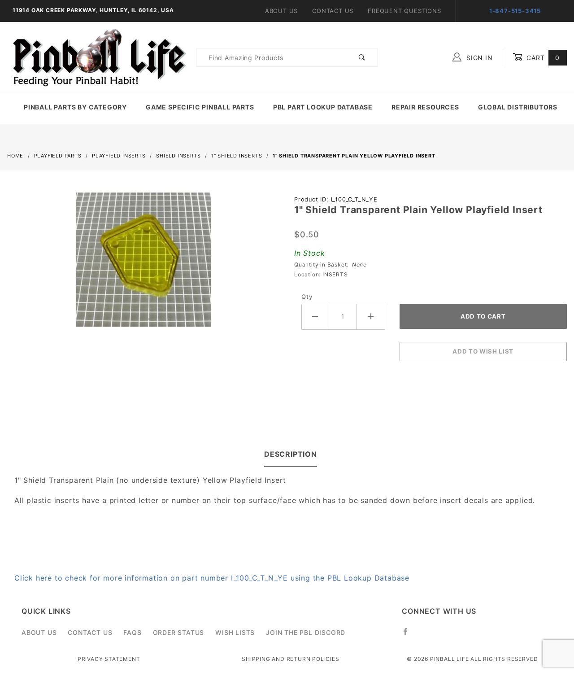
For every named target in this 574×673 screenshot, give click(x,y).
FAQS (132, 632)
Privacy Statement (109, 659)
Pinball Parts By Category (75, 107)
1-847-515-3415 (515, 10)
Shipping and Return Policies (290, 659)
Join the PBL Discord (305, 632)
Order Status (178, 632)
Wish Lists (235, 632)
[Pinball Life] (97, 57)
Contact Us (332, 10)
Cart (542, 57)
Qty (307, 296)
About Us (281, 10)
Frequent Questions (404, 10)
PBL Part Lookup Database (323, 107)
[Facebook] (409, 635)
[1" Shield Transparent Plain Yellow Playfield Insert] (143, 264)
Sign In (478, 57)
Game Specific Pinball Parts (200, 107)
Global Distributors (517, 107)
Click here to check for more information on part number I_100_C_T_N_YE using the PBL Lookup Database (211, 577)
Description (290, 454)
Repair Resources (425, 107)
